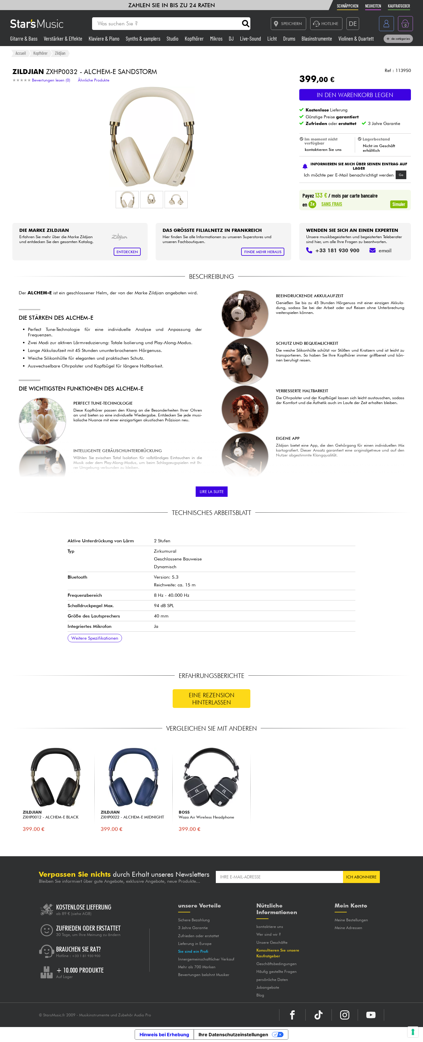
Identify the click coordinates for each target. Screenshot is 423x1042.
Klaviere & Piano (105, 38)
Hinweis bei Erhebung (164, 1034)
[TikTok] (318, 1015)
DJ (232, 38)
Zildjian (60, 53)
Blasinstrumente (317, 38)
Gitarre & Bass (24, 38)
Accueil (21, 53)
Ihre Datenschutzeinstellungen (233, 1034)
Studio (173, 38)
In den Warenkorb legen (355, 94)
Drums (289, 38)
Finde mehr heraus (262, 252)
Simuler (398, 204)
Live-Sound (251, 38)
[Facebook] (292, 1015)
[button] (127, 199)
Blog (260, 995)
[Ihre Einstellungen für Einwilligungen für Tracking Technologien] (412, 1031)
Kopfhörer (195, 38)
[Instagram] (345, 1015)
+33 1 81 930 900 (86, 956)
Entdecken (127, 252)
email (385, 250)
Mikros (217, 38)
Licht (272, 38)
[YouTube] (371, 1015)
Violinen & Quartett (356, 38)
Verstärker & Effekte (63, 38)
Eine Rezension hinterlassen (212, 698)
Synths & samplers (143, 38)
